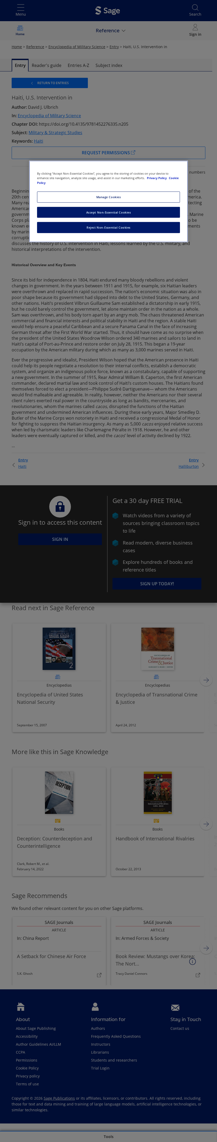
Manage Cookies (108, 197)
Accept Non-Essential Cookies (108, 212)
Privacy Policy (157, 178)
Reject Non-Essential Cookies (108, 227)
